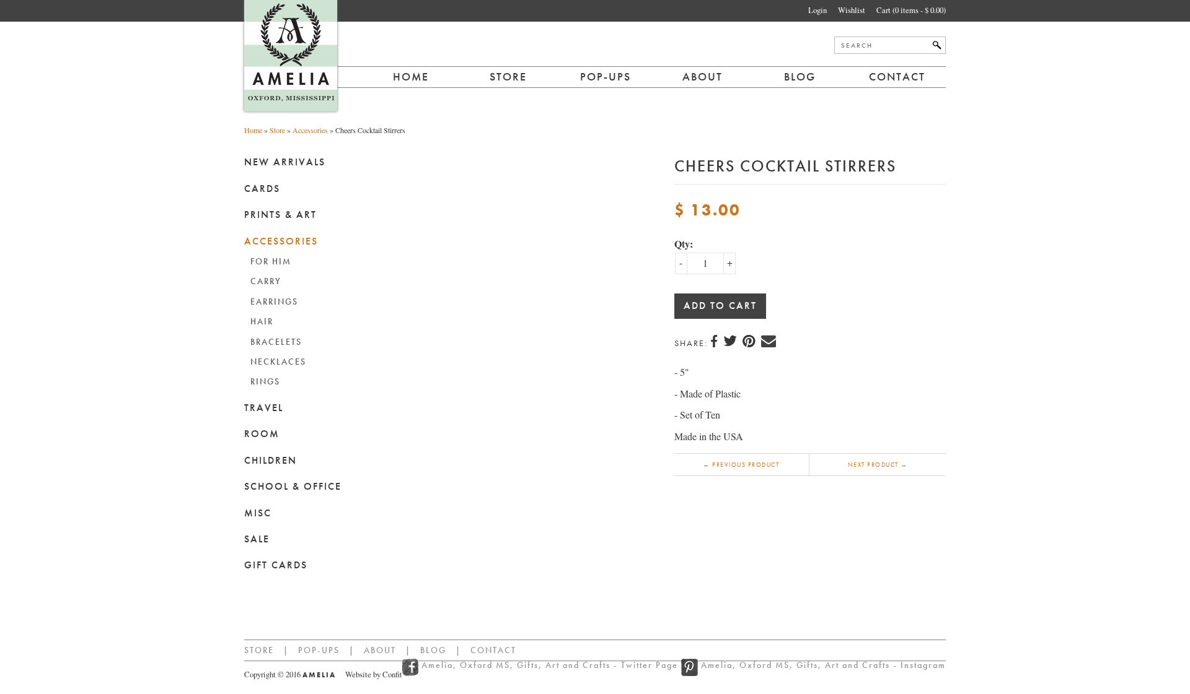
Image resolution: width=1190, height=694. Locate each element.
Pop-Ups (319, 650)
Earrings (274, 301)
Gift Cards (275, 564)
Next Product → (878, 465)
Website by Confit (373, 674)
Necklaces (278, 361)
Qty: (683, 244)
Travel (263, 407)
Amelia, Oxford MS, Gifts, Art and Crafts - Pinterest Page (689, 667)
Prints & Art (280, 214)
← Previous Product (741, 465)
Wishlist (851, 9)
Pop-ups (605, 77)
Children (270, 460)
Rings (265, 381)
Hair (261, 321)
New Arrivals (284, 161)
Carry (265, 281)
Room (262, 433)
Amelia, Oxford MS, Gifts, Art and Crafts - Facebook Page (411, 667)
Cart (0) (911, 9)
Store (508, 77)
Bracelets (276, 341)
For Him (270, 261)
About (702, 77)
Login (817, 9)
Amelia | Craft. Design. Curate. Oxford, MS (290, 55)
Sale (257, 538)
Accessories (310, 130)
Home (411, 77)
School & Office (293, 486)
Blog (800, 77)
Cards (262, 188)
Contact (897, 77)
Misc (257, 512)
